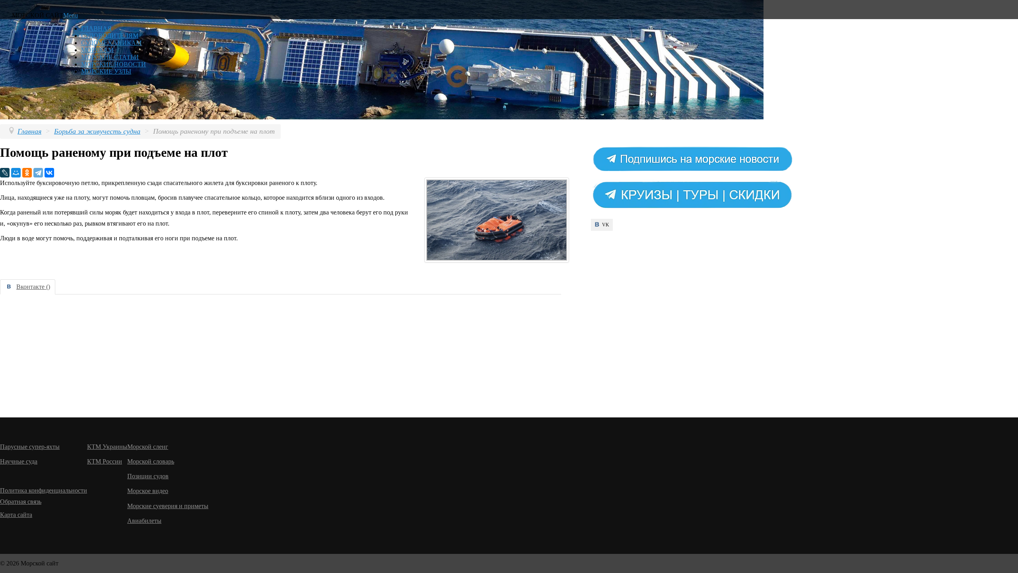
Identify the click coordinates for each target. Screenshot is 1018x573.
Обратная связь (20, 501)
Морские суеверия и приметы (167, 506)
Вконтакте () (33, 286)
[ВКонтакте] (49, 172)
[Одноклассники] (27, 172)
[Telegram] (38, 172)
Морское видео (147, 490)
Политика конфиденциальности (43, 490)
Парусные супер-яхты (30, 446)
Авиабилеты (144, 520)
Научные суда (18, 461)
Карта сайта (16, 514)
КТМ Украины (107, 446)
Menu (70, 15)
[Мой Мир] (16, 172)
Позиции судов (148, 476)
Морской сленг (147, 446)
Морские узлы (106, 71)
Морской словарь (150, 461)
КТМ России (104, 461)
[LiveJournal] (5, 172)
